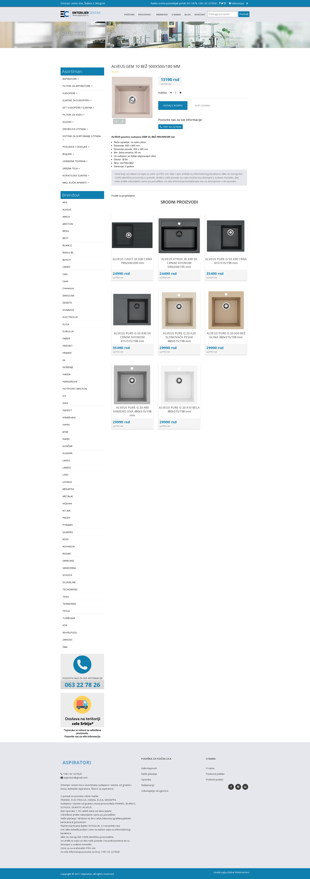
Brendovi (162, 14)
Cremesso (68, 288)
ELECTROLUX (70, 317)
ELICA (65, 324)
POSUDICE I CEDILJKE (75, 146)
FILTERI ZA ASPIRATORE (76, 85)
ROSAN (66, 553)
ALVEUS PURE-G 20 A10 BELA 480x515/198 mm (179, 409)
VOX (64, 625)
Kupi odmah (202, 105)
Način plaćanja (149, 773)
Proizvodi (144, 14)
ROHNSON (68, 546)
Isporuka (146, 779)
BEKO (65, 231)
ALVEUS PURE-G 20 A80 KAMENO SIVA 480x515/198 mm (132, 411)
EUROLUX (68, 331)
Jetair (65, 431)
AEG (64, 202)
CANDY (66, 266)
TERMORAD (69, 603)
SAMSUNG (68, 560)
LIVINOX (67, 481)
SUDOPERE (191, 36)
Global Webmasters (238, 872)
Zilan (64, 646)
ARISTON (67, 223)
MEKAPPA (68, 489)
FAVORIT (67, 345)
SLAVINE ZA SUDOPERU (76, 100)
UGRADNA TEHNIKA (74, 161)
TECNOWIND (69, 589)
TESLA (66, 610)
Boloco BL (68, 252)
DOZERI (67, 121)
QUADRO (67, 532)
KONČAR (67, 446)
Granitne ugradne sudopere (215, 36)
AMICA (66, 216)
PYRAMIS (67, 524)
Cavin (65, 281)
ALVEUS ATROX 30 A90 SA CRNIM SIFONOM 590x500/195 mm (179, 263)
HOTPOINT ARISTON (74, 388)
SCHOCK (67, 575)
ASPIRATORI (69, 78)
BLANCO (67, 245)
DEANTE (67, 302)
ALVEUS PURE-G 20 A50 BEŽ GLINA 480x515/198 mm (226, 335)
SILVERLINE (69, 582)
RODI (65, 539)
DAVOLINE (68, 295)
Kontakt (200, 14)
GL (64, 360)
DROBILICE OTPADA (74, 129)
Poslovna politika (215, 773)
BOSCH (66, 259)
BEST (65, 238)
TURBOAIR (68, 618)
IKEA (65, 403)
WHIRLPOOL (69, 632)
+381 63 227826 (207, 3)
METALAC (67, 496)
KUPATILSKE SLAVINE (75, 175)
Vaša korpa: (239, 3)
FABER (66, 338)
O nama (176, 14)
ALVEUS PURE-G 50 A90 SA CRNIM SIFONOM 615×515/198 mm (132, 337)
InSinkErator (69, 417)
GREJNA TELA (70, 168)
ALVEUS (66, 209)
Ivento (66, 424)
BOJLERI (67, 154)
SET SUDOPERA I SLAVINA (77, 107)
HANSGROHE (70, 381)
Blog (188, 14)
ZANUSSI (67, 639)
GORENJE (67, 367)
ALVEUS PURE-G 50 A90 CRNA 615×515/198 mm (226, 261)
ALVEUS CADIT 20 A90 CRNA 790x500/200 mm (132, 261)
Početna (129, 14)
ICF (64, 395)
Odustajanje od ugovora (154, 790)
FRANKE (67, 352)
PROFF (66, 517)
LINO (65, 474)
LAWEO (66, 467)
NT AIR (66, 510)
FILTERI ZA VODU (72, 114)
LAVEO (66, 460)
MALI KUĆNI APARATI (75, 182)
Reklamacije (147, 785)
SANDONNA (69, 567)
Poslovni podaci (214, 779)
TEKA (65, 596)
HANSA (66, 374)
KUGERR (67, 453)
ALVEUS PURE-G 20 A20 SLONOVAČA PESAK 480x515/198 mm (179, 337)
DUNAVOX (68, 309)
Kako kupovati (149, 768)
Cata (64, 274)
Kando (66, 438)
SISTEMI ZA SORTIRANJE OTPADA (81, 136)
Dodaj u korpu (172, 105)
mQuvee (67, 503)
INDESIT (67, 410)
